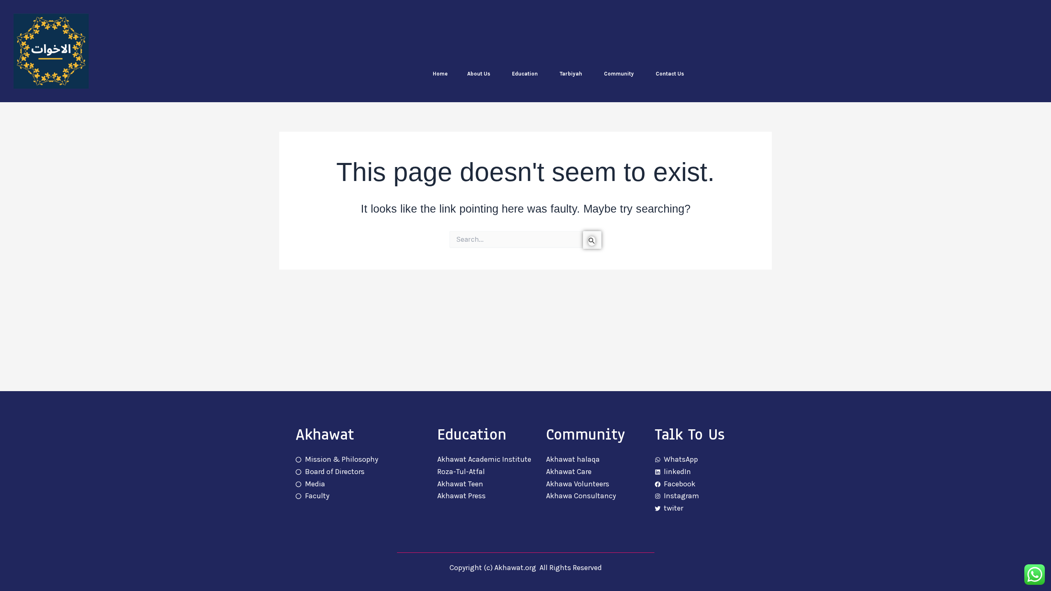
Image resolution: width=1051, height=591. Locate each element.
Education (525, 74)
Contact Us (670, 74)
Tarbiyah (571, 74)
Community (619, 74)
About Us (478, 74)
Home (440, 74)
